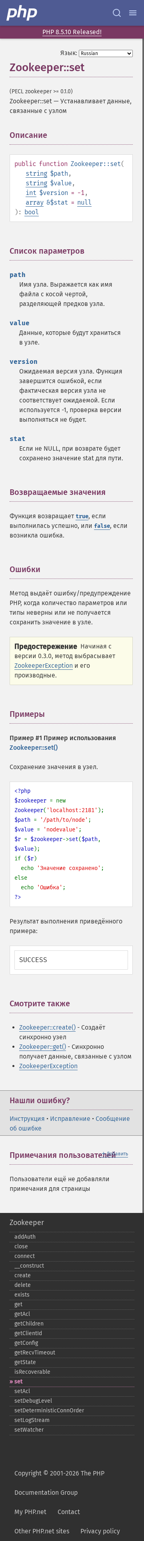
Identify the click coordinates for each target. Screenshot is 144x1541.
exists (22, 1294)
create (22, 1275)
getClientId (28, 1333)
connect (24, 1256)
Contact (69, 1512)
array (35, 202)
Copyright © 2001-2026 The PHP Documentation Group (59, 1482)
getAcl (22, 1314)
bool (31, 212)
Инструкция (27, 1118)
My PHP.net (30, 1512)
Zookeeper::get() (42, 1047)
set (18, 1381)
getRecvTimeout (34, 1352)
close (21, 1246)
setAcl (22, 1391)
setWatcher (29, 1429)
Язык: (68, 53)
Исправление (70, 1118)
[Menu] (133, 13)
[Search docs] (117, 13)
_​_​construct (29, 1265)
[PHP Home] (22, 13)
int (31, 193)
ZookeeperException (43, 665)
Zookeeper (27, 1222)
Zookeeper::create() (47, 1027)
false (102, 526)
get (18, 1304)
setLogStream (32, 1420)
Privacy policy (100, 1531)
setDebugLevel (33, 1400)
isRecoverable (32, 1372)
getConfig (26, 1343)
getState (25, 1362)
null (84, 202)
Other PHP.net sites (41, 1531)
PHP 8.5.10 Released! (72, 32)
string (36, 173)
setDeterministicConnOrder (49, 1410)
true (82, 516)
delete (22, 1285)
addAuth (25, 1236)
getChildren (29, 1323)
